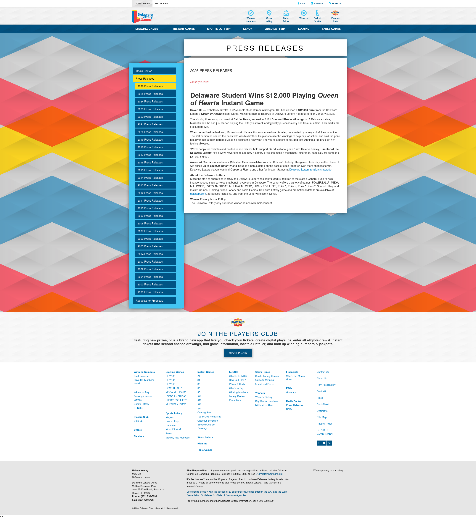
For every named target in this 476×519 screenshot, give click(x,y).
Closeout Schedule (207, 420)
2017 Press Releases (150, 155)
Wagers (170, 417)
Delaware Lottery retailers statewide (310, 169)
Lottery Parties (237, 396)
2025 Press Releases (150, 94)
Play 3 (170, 376)
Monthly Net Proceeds (178, 437)
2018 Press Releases (150, 147)
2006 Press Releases (150, 238)
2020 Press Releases (150, 132)
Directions (322, 410)
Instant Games (184, 28)
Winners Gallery (263, 397)
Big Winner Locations (266, 401)
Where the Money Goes (295, 377)
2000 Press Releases (150, 284)
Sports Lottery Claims (267, 376)
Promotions (235, 400)
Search (336, 3)
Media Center (144, 71)
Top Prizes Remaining (209, 416)
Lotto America (176, 396)
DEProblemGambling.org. (269, 473)
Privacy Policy (324, 423)
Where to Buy (236, 388)
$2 (198, 384)
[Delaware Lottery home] (142, 16)
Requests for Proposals (149, 300)
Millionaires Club (264, 405)
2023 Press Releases (150, 109)
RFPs (289, 409)
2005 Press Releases (150, 246)
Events (318, 3)
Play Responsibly (326, 384)
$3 (198, 388)
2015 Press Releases (150, 170)
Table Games (331, 28)
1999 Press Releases (150, 292)
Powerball (174, 388)
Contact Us (323, 372)
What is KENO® (238, 376)
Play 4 (170, 380)
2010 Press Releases (150, 208)
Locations (171, 425)
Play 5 (170, 384)
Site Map (322, 417)
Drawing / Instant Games (143, 398)
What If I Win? (173, 429)
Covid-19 (321, 391)
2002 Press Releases (150, 269)
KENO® (247, 28)
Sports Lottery (219, 28)
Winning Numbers (238, 392)
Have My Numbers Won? (144, 381)
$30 (199, 408)
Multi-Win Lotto (176, 404)
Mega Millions (176, 392)
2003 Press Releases (150, 261)
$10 (199, 396)
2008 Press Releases (150, 223)
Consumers (142, 3)
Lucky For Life (176, 400)
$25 (199, 404)
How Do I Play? (237, 380)
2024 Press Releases (150, 101)
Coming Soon (204, 412)
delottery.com (198, 193)
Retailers (161, 3)
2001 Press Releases (150, 277)
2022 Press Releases (150, 116)
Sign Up (138, 420)
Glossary (291, 392)
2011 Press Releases (150, 200)
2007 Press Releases (150, 231)
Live (302, 3)
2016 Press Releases (150, 162)
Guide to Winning (264, 380)
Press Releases (145, 78)
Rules (169, 433)
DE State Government (325, 431)
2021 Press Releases (150, 124)
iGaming (304, 28)
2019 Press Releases (150, 139)
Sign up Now (238, 353)
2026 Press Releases (150, 86)
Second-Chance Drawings (206, 426)
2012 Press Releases (150, 193)
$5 (198, 392)
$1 (198, 380)
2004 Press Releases (150, 254)
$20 (199, 400)
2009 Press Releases (150, 216)
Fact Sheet (323, 404)
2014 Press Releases (150, 177)
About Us (322, 378)
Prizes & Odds (237, 384)
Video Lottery (275, 28)
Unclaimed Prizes (264, 384)
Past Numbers (141, 376)
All (198, 376)
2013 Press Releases (150, 185)
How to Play (172, 421)
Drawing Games (147, 28)
